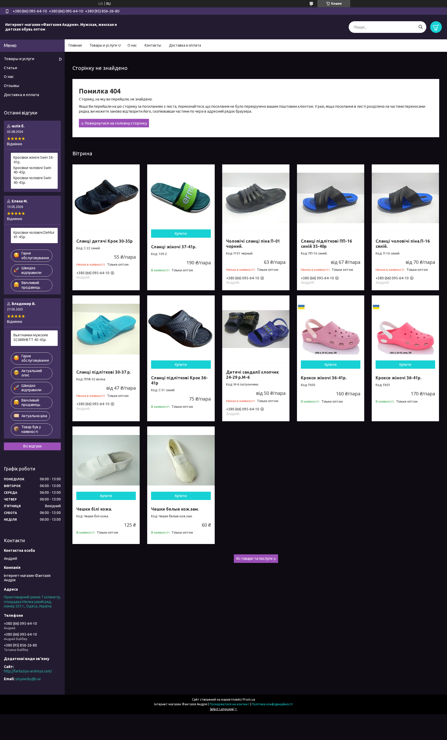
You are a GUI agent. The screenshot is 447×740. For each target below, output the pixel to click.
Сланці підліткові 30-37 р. (103, 372)
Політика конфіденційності (272, 704)
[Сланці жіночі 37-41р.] (180, 198)
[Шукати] (420, 27)
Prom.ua (249, 699)
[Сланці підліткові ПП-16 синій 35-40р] (330, 198)
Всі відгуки (32, 446)
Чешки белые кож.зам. (175, 509)
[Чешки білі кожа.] (106, 460)
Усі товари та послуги (254, 558)
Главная (75, 45)
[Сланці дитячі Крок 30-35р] (106, 198)
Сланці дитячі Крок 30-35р (104, 241)
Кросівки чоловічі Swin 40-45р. (32, 170)
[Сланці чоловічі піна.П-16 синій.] (405, 198)
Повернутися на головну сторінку (116, 123)
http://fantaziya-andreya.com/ (28, 671)
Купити (181, 233)
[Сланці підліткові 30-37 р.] (106, 329)
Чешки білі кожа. (94, 509)
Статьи (10, 68)
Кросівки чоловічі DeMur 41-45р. (34, 234)
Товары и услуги (103, 45)
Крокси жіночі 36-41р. (324, 377)
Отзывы (11, 85)
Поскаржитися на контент (229, 704)
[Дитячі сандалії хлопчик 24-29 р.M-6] (255, 329)
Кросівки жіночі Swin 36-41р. (33, 159)
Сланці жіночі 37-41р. (173, 246)
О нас (132, 45)
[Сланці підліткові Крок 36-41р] (180, 329)
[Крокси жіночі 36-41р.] (330, 329)
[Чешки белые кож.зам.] (180, 460)
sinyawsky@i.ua (28, 679)
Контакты (153, 45)
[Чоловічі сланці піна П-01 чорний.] (255, 198)
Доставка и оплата (185, 45)
